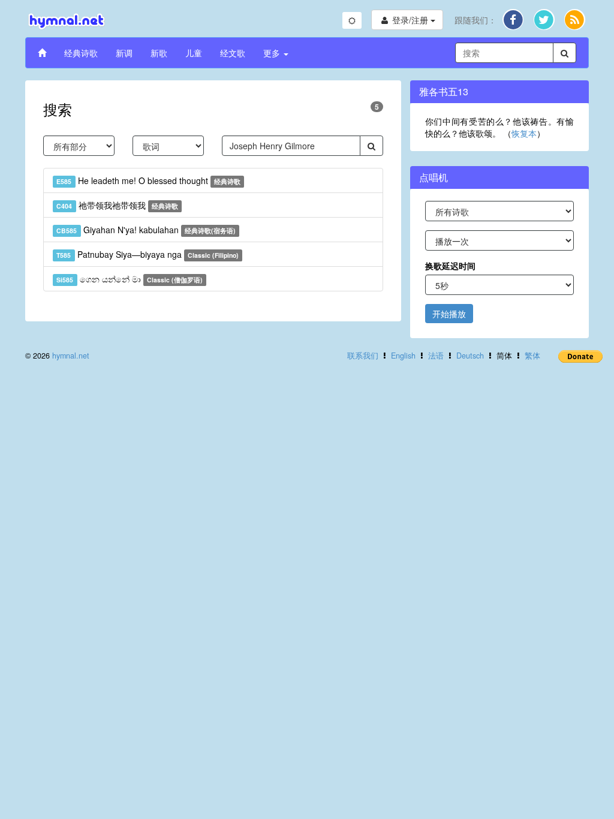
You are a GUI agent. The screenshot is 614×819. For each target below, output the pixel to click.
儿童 (193, 53)
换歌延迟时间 (450, 266)
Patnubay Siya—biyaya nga (147, 254)
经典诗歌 (81, 53)
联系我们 (362, 355)
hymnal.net (70, 355)
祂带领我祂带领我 (117, 205)
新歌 (159, 53)
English (403, 355)
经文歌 (232, 53)
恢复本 (524, 133)
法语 (436, 355)
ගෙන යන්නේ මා (129, 279)
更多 (272, 53)
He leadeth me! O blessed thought (148, 180)
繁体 (532, 355)
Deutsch (470, 355)
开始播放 (449, 314)
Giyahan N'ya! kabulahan (146, 230)
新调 (124, 53)
